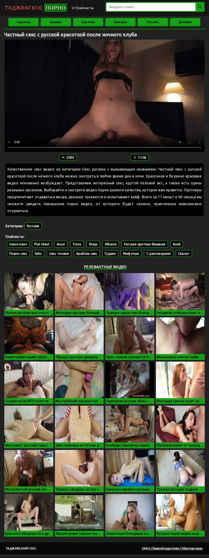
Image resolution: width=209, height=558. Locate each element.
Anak (177, 244)
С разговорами (158, 253)
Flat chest (41, 244)
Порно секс (18, 253)
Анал (61, 244)
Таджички (23, 22)
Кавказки (120, 22)
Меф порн (131, 253)
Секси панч (18, 244)
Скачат (184, 253)
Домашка (185, 22)
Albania (111, 244)
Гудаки (110, 253)
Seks (38, 253)
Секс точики (59, 253)
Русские (152, 22)
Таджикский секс (21, 548)
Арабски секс (86, 253)
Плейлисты (84, 8)
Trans (76, 244)
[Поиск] (200, 7)
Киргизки (88, 22)
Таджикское (35, 7)
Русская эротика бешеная (144, 244)
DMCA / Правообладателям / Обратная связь (172, 548)
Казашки (56, 22)
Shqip (93, 244)
